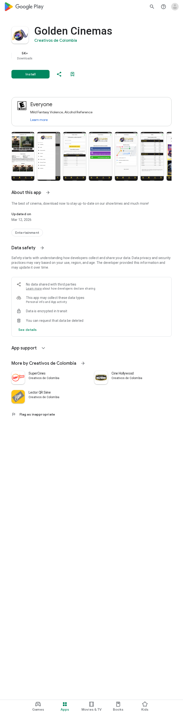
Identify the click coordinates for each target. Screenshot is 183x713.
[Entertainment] (27, 232)
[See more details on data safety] (27, 329)
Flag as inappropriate (33, 414)
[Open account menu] (175, 6)
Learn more (39, 120)
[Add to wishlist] (72, 74)
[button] (22, 156)
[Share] (59, 74)
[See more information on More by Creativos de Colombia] (83, 363)
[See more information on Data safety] (42, 248)
